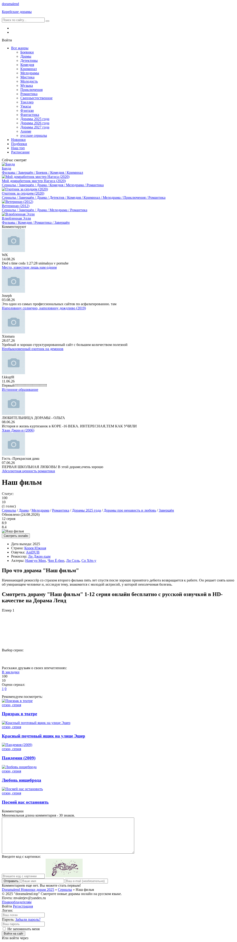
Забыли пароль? (28, 919)
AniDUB (33, 552)
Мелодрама (40, 510)
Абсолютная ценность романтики (28, 471)
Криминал (28, 69)
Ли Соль (73, 561)
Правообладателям (16, 902)
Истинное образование (20, 390)
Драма (24, 510)
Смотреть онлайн (16, 536)
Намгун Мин (35, 561)
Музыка (26, 85)
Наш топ (18, 148)
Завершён (166, 510)
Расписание (20, 152)
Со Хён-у (88, 561)
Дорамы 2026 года (34, 123)
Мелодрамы (29, 73)
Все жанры (19, 48)
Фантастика (29, 115)
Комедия (27, 65)
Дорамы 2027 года (34, 127)
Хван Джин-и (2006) (18, 430)
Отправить (11, 881)
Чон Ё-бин (56, 561)
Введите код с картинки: (21, 856)
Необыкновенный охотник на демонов (32, 349)
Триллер (27, 102)
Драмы (25, 56)
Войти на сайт (13, 933)
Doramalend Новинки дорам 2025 (28, 890)
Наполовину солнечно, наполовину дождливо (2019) (44, 308)
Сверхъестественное (36, 98)
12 (220, 658)
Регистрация (23, 906)
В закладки (10, 672)
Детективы (29, 60)
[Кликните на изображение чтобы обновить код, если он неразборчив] (64, 876)
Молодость (29, 81)
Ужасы (25, 106)
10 (182, 658)
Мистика (27, 77)
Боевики (27, 52)
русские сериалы (33, 135)
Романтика (28, 94)
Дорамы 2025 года (34, 119)
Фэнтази (27, 110)
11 (201, 658)
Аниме (25, 131)
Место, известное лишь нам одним (29, 267)
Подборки (19, 144)
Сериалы (9, 510)
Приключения (31, 90)
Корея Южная (35, 548)
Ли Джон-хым (39, 556)
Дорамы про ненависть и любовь (130, 510)
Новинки (18, 140)
